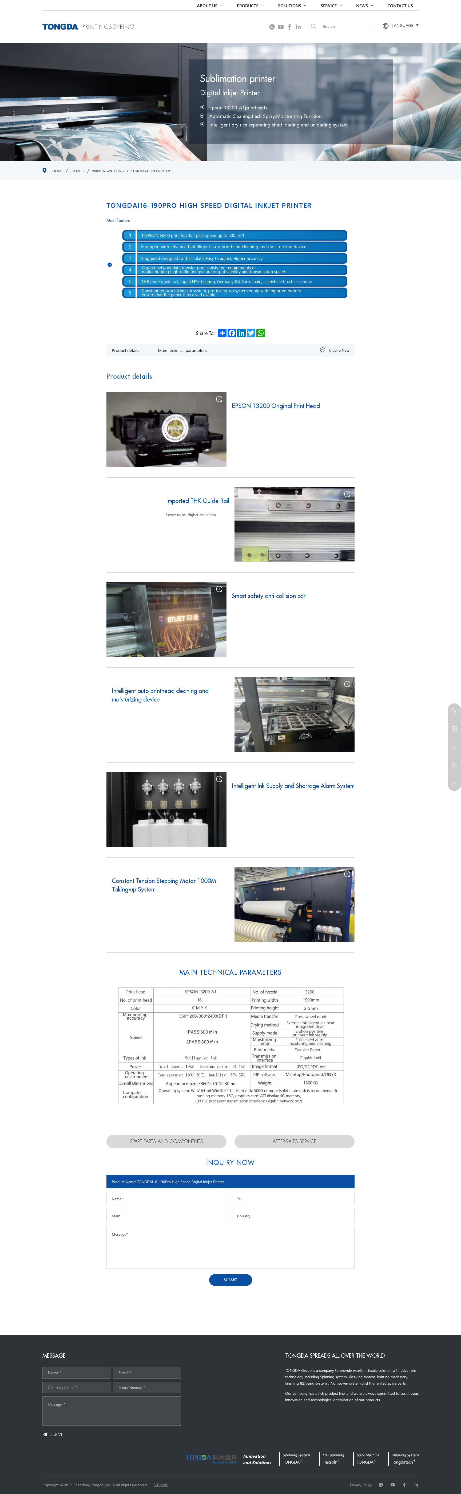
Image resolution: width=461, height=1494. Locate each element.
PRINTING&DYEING (108, 171)
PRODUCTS (248, 5)
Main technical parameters (182, 350)
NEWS (362, 5)
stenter (77, 171)
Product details (125, 350)
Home (57, 171)
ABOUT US (207, 5)
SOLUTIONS (289, 5)
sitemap (161, 1484)
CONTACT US (400, 5)
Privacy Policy (361, 1484)
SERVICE (329, 5)
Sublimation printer (150, 171)
